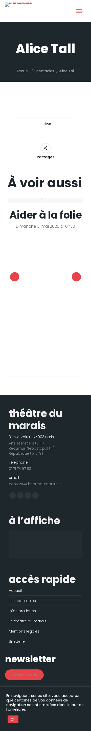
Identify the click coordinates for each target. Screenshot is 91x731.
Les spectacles (22, 600)
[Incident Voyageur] (73, 542)
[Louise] (73, 546)
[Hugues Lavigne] (55, 542)
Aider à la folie (45, 215)
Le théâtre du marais (28, 621)
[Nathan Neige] (18, 555)
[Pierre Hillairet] (36, 555)
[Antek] (18, 533)
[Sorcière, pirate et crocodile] (55, 555)
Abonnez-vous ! (24, 675)
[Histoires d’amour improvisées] (36, 542)
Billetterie (17, 641)
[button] (10, 8)
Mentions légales (24, 631)
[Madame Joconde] (36, 551)
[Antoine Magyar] (36, 533)
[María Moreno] (55, 551)
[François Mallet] (73, 537)
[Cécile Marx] (36, 537)
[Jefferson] (18, 546)
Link (47, 123)
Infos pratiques (22, 610)
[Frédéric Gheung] (18, 542)
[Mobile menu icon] (80, 11)
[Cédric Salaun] (55, 537)
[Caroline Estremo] (18, 537)
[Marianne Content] (73, 551)
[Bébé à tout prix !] (73, 533)
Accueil (15, 590)
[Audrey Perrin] (55, 533)
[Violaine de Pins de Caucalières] (73, 555)
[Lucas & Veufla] (18, 551)
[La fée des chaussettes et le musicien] (36, 546)
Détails (45, 200)
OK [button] (13, 719)
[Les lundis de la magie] (55, 546)
